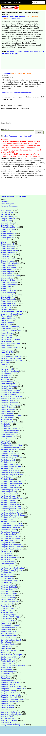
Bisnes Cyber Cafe (7, 237)
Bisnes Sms (5, 288)
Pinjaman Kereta (7, 589)
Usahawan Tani (7, 716)
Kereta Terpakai (7, 369)
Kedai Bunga (6, 341)
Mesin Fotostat (6, 420)
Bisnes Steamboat (8, 293)
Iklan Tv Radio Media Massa (11, 331)
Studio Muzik (6, 667)
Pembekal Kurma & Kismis (11, 466)
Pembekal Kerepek (8, 460)
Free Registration (11, 136)
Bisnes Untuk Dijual (8, 301)
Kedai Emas (5, 346)
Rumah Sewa (6, 629)
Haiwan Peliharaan (8, 318)
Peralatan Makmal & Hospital (12, 568)
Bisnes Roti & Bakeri (9, 280)
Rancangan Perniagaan (10, 625)
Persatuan (5, 202)
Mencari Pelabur (7, 418)
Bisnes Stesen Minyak (9, 295)
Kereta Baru (5, 367)
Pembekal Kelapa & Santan (11, 458)
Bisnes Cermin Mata (8, 233)
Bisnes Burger (6, 231)
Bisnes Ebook (6, 242)
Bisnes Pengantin (7, 271)
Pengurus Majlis (7, 551)
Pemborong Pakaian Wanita (11, 513)
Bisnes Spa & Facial (8, 290)
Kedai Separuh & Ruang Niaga (12, 360)
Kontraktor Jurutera (8, 394)
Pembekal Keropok (8, 462)
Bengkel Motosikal (8, 219)
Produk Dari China (8, 597)
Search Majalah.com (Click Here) (13, 196)
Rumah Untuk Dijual (9, 631)
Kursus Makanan (7, 411)
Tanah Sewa (5, 678)
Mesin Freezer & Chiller (10, 422)
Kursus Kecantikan (8, 409)
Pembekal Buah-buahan (10, 453)
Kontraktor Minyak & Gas (10, 398)
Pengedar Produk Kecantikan (12, 547)
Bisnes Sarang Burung (9, 284)
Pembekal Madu (7, 468)
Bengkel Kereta (7, 216)
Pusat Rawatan (6, 619)
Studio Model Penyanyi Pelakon (13, 665)
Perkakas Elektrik (7, 578)
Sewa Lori (4, 652)
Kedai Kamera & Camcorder (11, 356)
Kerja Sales (5, 379)
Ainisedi (7, 73)
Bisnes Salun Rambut (9, 282)
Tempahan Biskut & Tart (10, 682)
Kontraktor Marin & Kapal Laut (13, 396)
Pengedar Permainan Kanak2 (12, 545)
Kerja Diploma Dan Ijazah (28, 51)
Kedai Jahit (5, 354)
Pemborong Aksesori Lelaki (11, 481)
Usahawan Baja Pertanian (10, 712)
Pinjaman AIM (6, 583)
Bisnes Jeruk (5, 257)
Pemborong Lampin (8, 500)
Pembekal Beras (7, 451)
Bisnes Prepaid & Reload (10, 276)
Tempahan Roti (7, 703)
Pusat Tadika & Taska (9, 621)
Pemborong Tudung (8, 521)
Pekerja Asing (6, 443)
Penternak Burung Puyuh (10, 557)
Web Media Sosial (8, 722)
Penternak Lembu (7, 564)
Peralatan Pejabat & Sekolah (12, 570)
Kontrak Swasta (7, 388)
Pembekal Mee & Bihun (10, 470)
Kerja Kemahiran (7, 373)
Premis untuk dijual (8, 595)
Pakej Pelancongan (8, 434)
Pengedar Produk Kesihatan (11, 549)
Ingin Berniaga (6, 335)
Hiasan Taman (6, 324)
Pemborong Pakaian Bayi (10, 504)
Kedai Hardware (7, 350)
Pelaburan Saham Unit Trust (11, 445)
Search (10, 2)
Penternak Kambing (8, 561)
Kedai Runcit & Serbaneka (11, 358)
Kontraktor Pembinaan (9, 403)
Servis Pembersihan (8, 638)
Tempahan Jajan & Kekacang (12, 686)
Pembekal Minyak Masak (10, 473)
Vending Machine (7, 718)
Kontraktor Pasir (7, 401)
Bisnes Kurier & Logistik (10, 263)
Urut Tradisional (7, 710)
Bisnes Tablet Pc (7, 297)
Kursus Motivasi (7, 413)
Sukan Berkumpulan (9, 672)
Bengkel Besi (6, 214)
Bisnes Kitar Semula (8, 259)
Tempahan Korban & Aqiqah (12, 695)
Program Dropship (8, 604)
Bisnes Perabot (6, 274)
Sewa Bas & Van (7, 646)
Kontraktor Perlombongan (11, 405)
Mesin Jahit (5, 426)
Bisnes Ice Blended (8, 252)
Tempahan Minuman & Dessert (13, 699)
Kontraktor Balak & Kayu (10, 392)
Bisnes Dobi (5, 240)
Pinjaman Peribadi (8, 591)
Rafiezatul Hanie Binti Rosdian (13, 16)
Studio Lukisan (7, 663)
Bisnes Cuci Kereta (8, 235)
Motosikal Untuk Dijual (10, 432)
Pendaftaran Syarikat (9, 530)
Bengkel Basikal (7, 212)
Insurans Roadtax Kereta (10, 339)
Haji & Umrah (6, 320)
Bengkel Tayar (6, 221)
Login (20, 2)
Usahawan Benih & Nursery (11, 714)
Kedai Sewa (5, 362)
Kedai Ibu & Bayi (7, 352)
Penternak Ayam (7, 555)
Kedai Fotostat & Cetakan (10, 348)
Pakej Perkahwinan (8, 436)
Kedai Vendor (6, 365)
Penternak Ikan (7, 559)
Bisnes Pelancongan (8, 269)
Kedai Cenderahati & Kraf (10, 343)
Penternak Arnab (7, 553)
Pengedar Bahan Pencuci (10, 536)
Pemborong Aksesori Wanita (11, 483)
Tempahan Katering (8, 691)
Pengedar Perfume (8, 542)
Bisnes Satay (5, 286)
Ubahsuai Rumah (7, 707)
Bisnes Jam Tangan (8, 254)
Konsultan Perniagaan (9, 206)
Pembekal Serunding (9, 477)
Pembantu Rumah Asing (10, 447)
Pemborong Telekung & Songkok (14, 515)
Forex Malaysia (7, 316)
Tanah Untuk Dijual (8, 680)
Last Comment (15, 19)
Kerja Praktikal (6, 377)
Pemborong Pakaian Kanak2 (12, 506)
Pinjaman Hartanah (8, 585)
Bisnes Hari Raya (7, 248)
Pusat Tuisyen (6, 623)
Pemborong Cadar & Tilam (11, 494)
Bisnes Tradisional (8, 299)
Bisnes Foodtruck (7, 244)
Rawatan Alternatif (8, 627)
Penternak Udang (7, 566)
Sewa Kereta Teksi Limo (10, 650)
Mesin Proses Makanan (10, 428)
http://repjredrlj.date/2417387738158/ (17, 92)
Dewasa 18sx (6, 307)
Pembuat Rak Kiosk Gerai (10, 528)
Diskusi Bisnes (6, 309)
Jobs (16, 2)
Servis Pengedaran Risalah (11, 640)
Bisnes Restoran (7, 278)
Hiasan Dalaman (7, 322)
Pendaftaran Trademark (10, 532)
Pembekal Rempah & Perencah (13, 475)
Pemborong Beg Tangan (10, 489)
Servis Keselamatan (8, 636)
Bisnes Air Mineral (8, 223)
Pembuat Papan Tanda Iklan (11, 523)
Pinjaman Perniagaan (9, 593)
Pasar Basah (5, 441)
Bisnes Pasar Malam (8, 267)
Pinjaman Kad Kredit (9, 587)
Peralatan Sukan (7, 572)
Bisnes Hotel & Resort (9, 250)
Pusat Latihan (6, 610)
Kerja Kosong (12, 51)
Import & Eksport (7, 333)
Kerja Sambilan (7, 381)
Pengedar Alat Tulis (8, 534)
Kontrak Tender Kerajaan (10, 390)
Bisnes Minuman (7, 265)
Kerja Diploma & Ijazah (10, 371)
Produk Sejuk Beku (8, 600)
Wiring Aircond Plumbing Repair (13, 724)
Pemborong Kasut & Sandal (11, 498)
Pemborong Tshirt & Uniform (12, 517)
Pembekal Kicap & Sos (9, 464)
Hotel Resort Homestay (10, 326)
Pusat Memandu (7, 612)
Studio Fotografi (7, 659)
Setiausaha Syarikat (8, 644)
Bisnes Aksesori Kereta (9, 227)
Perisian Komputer (8, 574)
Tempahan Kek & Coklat (10, 693)
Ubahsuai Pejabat (7, 705)
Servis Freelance (7, 633)
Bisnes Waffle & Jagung (10, 303)
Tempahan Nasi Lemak (9, 701)
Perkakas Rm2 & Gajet (9, 580)
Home (3, 2)
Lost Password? (26, 136)
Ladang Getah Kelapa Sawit (11, 415)
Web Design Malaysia (9, 720)
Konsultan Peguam (8, 384)
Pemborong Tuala (8, 519)
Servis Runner (6, 642)
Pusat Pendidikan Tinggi (10, 617)
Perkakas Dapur (7, 576)
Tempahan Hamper (8, 684)
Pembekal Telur (7, 479)
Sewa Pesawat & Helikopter (11, 655)
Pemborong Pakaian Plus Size (12, 511)
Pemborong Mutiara (8, 502)
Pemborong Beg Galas (9, 487)
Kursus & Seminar (8, 407)
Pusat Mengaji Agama (9, 614)
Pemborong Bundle (8, 492)
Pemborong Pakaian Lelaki (11, 508)
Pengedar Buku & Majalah (11, 538)
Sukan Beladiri (6, 669)
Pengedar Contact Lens (9, 540)
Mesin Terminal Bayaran (10, 430)
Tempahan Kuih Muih (9, 697)
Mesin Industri (6, 424)
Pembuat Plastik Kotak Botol (12, 525)
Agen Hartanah (7, 210)
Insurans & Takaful (8, 337)
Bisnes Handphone (8, 246)
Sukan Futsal (6, 674)
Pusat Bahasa (6, 606)
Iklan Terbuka (6, 329)
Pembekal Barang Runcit (10, 449)
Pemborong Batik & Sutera (11, 485)
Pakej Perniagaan (7, 204)
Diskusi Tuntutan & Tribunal (11, 312)
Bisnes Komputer (7, 261)
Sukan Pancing (6, 676)
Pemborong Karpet (8, 496)
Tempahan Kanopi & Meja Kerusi (13, 688)
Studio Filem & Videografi (11, 657)
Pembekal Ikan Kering (9, 456)
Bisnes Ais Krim (7, 225)
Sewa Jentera (6, 648)
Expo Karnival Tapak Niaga (11, 314)
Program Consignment (9, 602)
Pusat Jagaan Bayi (8, 608)
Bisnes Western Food (9, 305)
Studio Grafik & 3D (8, 661)
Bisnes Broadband (8, 229)
